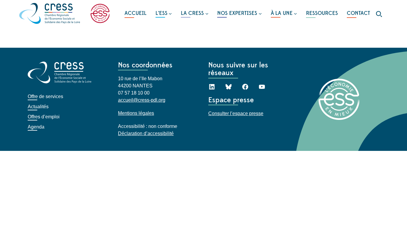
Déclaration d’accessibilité (146, 133)
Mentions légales (136, 113)
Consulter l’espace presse (235, 113)
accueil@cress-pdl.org (141, 100)
